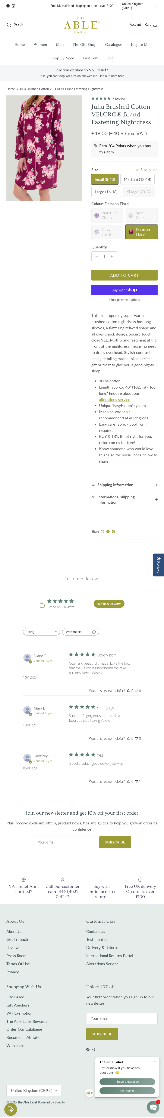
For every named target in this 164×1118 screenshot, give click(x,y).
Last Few (90, 58)
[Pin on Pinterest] (113, 531)
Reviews (13, 947)
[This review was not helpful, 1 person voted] (136, 781)
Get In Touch (17, 939)
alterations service (114, 399)
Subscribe (115, 842)
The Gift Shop (84, 44)
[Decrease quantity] (96, 256)
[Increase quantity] (113, 256)
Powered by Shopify (51, 1102)
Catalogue (113, 44)
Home (20, 44)
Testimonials (96, 939)
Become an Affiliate (23, 1037)
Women (40, 44)
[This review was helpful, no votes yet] (128, 690)
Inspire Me (140, 44)
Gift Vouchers (17, 1005)
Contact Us (95, 931)
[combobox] (41, 631)
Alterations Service (102, 963)
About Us (14, 931)
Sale (110, 58)
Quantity (99, 247)
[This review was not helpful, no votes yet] (136, 690)
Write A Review (109, 604)
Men (60, 44)
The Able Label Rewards (26, 1021)
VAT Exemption (19, 1013)
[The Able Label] (82, 24)
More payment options (124, 299)
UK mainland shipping (71, 5)
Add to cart (124, 275)
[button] (153, 1107)
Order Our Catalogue (24, 1029)
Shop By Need (62, 58)
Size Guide (15, 997)
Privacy (12, 972)
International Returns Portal (109, 955)
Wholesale (15, 1045)
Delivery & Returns (102, 947)
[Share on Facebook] (108, 531)
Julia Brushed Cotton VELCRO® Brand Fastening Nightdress (61, 89)
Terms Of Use (18, 963)
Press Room (16, 955)
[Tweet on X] (102, 531)
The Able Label (27, 1102)
